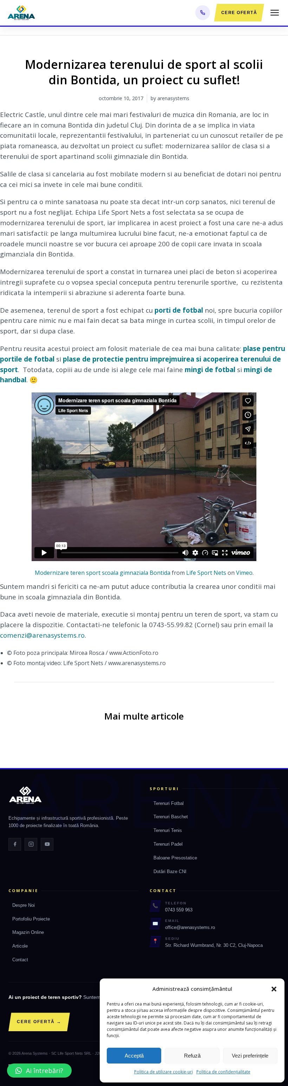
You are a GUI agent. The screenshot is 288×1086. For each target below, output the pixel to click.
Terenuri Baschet (170, 816)
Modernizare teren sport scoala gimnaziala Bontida (102, 573)
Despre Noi (23, 905)
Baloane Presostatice (175, 857)
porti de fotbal (179, 310)
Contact (20, 959)
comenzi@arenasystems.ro (42, 635)
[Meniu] (274, 13)
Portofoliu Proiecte (31, 919)
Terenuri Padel (168, 844)
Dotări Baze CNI (169, 871)
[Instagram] (31, 844)
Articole (20, 946)
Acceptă (134, 1056)
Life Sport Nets (206, 573)
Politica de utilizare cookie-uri (163, 1072)
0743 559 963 (178, 909)
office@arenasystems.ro (190, 927)
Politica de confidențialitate (223, 1072)
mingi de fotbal (210, 369)
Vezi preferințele (250, 1056)
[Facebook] (14, 844)
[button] (273, 989)
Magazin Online (28, 932)
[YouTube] (47, 844)
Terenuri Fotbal (168, 803)
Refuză (192, 1056)
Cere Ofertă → (39, 1021)
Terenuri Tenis (167, 830)
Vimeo (244, 573)
